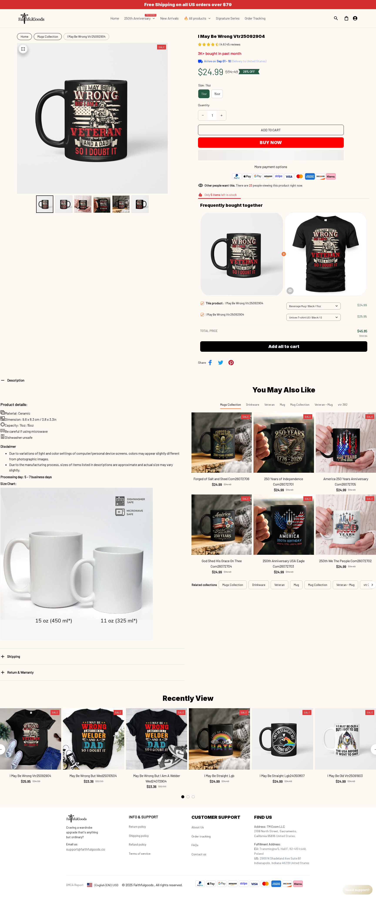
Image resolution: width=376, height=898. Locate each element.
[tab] (182, 796)
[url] (72, 844)
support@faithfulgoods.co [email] (85, 849)
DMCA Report (75, 885)
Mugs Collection (47, 36)
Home (24, 36)
